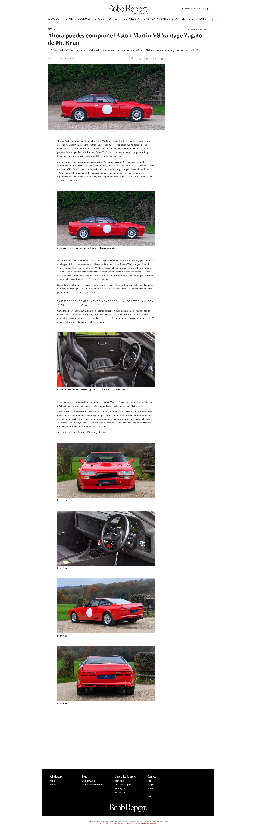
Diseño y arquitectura (160, 18)
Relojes (53, 18)
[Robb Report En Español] (128, 8)
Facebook (151, 781)
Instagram (151, 784)
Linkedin (150, 796)
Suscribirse (192, 8)
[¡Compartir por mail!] (162, 58)
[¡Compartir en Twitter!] (139, 58)
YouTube (150, 788)
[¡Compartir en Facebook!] (132, 58)
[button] (43, 19)
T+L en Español (120, 788)
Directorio (53, 784)
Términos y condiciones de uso (92, 784)
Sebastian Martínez (64, 58)
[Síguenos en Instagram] (211, 8)
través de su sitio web (134, 418)
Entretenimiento (193, 18)
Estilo (113, 18)
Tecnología (130, 18)
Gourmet (84, 18)
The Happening (120, 792)
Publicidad (53, 781)
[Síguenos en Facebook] (207, 8)
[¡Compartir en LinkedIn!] (147, 58)
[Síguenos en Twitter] (203, 8)
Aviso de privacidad (88, 781)
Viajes (99, 18)
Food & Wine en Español (123, 784)
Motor (68, 18)
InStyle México (120, 781)
